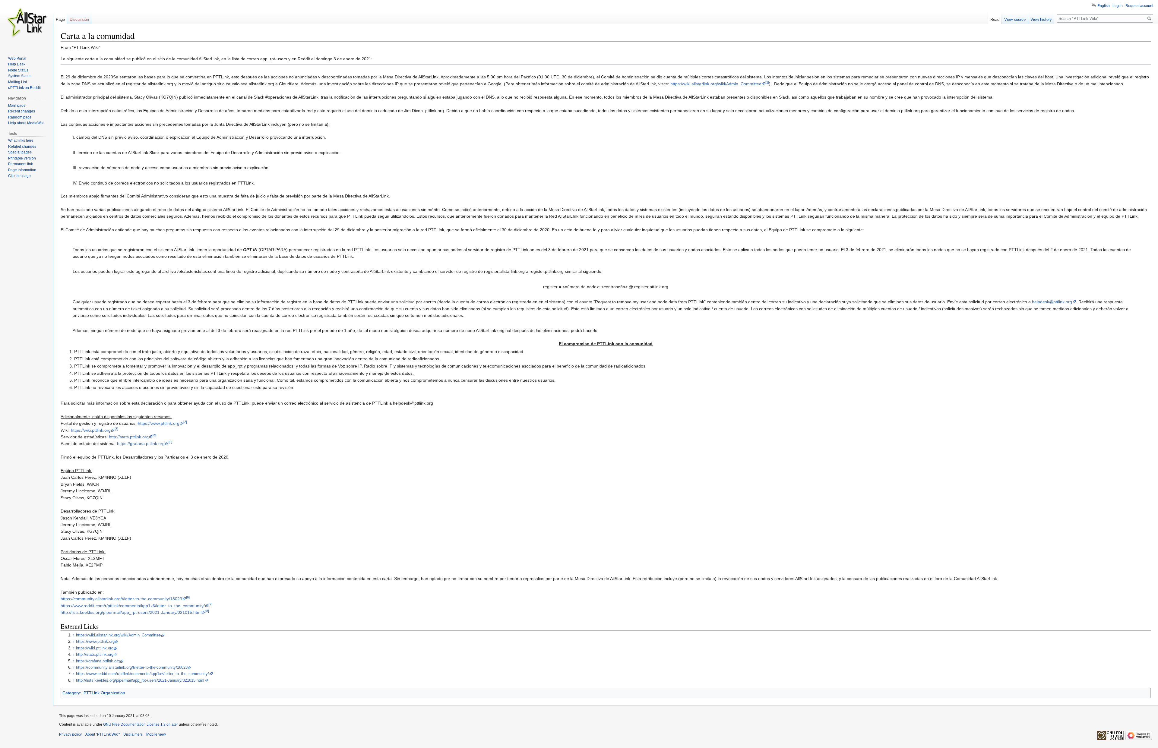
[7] (210, 604)
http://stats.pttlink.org (129, 436)
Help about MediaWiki (26, 123)
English (1103, 6)
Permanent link (20, 164)
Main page (17, 105)
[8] (207, 611)
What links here (20, 140)
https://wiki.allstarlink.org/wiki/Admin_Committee (715, 83)
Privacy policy (70, 734)
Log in (1117, 6)
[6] (188, 597)
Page (60, 19)
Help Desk (16, 64)
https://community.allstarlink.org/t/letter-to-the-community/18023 (121, 598)
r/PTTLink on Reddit (24, 88)
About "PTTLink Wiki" (102, 734)
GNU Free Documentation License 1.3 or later (140, 724)
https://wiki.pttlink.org (91, 430)
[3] (116, 429)
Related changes (22, 146)
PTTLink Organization (104, 692)
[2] (185, 422)
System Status (19, 76)
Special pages (20, 152)
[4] (154, 435)
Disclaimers (133, 734)
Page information (22, 170)
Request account (1139, 6)
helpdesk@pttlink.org (1052, 301)
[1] (767, 82)
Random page (20, 117)
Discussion (79, 19)
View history (1041, 19)
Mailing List (17, 82)
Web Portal (17, 58)
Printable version (22, 158)
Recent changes (21, 111)
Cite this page (19, 176)
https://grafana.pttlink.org (141, 443)
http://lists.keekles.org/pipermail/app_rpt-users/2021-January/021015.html (131, 612)
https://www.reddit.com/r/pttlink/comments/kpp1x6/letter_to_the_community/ (133, 605)
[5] (170, 442)
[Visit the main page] (26, 24)
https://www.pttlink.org (158, 423)
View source (1015, 19)
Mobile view (156, 734)
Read (994, 19)
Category (71, 692)
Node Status (18, 70)
